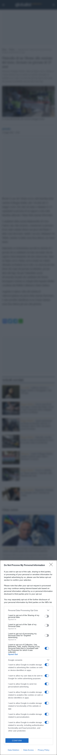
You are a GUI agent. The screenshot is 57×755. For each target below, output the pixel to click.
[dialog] (28, 657)
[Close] (51, 565)
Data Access (28, 750)
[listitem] (28, 610)
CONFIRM (17, 741)
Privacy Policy (43, 750)
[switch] (47, 616)
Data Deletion (13, 750)
